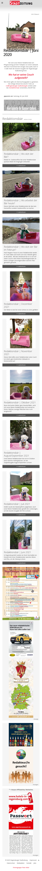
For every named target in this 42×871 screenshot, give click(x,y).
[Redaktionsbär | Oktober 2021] (21, 393)
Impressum (33, 860)
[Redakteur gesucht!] (21, 765)
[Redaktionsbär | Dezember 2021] (21, 293)
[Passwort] (21, 817)
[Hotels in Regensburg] (21, 798)
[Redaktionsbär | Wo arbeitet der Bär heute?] (21, 192)
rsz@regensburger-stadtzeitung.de (17, 86)
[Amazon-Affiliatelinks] (21, 789)
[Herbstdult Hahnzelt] (21, 593)
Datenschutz (11, 863)
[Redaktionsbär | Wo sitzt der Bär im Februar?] (21, 242)
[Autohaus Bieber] (21, 639)
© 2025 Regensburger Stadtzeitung (16, 860)
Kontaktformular (14, 88)
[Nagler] (21, 734)
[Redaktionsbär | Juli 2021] (21, 493)
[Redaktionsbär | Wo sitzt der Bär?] (21, 145)
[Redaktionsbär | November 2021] (21, 342)
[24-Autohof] (21, 688)
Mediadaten (20, 863)
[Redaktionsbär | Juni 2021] (21, 542)
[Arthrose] (21, 842)
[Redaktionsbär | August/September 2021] (21, 444)
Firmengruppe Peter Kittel (21, 867)
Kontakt (28, 863)
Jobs (35, 863)
